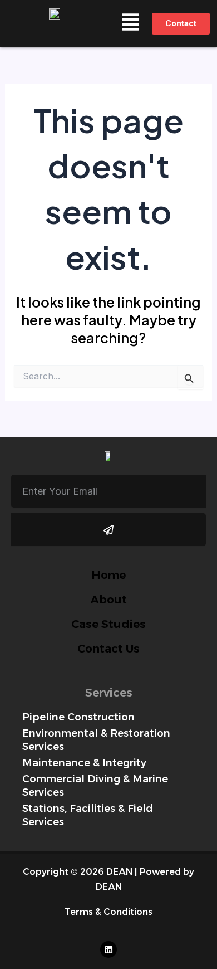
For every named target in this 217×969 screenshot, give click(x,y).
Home (108, 575)
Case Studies (108, 624)
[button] (130, 24)
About (109, 599)
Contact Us (108, 648)
